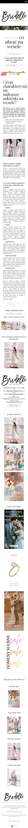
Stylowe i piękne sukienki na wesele (14, 317)
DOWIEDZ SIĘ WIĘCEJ (14, 405)
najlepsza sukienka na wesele (16, 302)
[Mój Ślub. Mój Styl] (14, 751)
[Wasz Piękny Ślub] (14, 725)
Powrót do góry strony (14, 821)
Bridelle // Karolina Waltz (11, 65)
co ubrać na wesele (7, 302)
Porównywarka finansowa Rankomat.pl (14, 811)
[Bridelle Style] (14, 699)
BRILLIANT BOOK (14, 54)
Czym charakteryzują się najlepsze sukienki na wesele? (14, 60)
